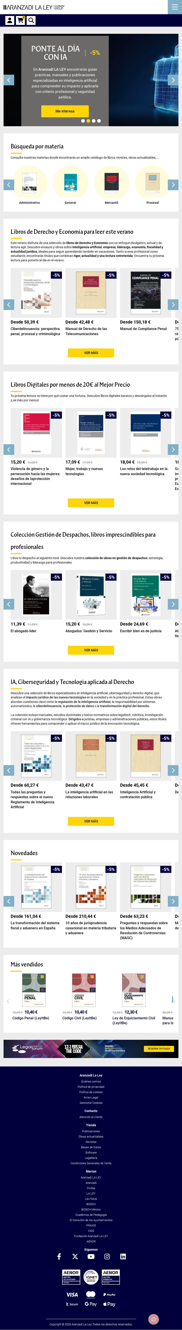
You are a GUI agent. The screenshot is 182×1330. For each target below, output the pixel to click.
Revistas (91, 1142)
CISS (91, 1230)
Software (91, 1152)
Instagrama (107, 1257)
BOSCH (91, 1204)
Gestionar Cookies (91, 1102)
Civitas (91, 1188)
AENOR (91, 1241)
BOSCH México (91, 1209)
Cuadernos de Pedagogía (91, 1214)
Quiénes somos (91, 1081)
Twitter (75, 1257)
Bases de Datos (91, 1147)
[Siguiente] (173, 80)
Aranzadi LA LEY (91, 1177)
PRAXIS (91, 1225)
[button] (9, 185)
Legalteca (91, 1158)
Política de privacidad (91, 1086)
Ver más (91, 353)
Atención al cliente (91, 1117)
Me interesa (65, 111)
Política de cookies (91, 1092)
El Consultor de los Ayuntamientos (91, 1220)
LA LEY (91, 1193)
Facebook (59, 1257)
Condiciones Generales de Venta (91, 1163)
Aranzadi (91, 1182)
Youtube (91, 1257)
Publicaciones (91, 1131)
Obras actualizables (91, 1136)
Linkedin (123, 1257)
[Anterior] (9, 80)
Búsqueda (31, 20)
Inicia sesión (9, 20)
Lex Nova (91, 1198)
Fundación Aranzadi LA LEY (91, 1236)
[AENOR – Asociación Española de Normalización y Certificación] (91, 1283)
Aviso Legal (91, 1097)
